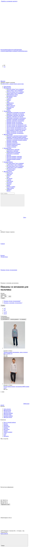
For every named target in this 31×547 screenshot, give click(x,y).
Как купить (6, 429)
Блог (21, 51)
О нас (18, 51)
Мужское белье (7, 148)
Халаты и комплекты (12, 145)
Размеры (18, 49)
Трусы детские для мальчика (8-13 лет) (16, 129)
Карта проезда (4, 533)
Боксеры (9, 155)
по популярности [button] (5, 319)
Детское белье (7, 111)
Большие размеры (8, 162)
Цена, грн (3, 294)
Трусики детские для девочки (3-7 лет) (16, 124)
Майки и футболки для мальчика (15, 133)
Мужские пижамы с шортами (14, 156)
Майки (8, 160)
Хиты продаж (7, 86)
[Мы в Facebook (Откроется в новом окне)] (12, 36)
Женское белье (7, 87)
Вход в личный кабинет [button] (10, 422)
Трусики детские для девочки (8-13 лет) (17, 126)
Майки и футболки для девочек (15, 131)
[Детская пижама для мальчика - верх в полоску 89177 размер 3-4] (17, 335)
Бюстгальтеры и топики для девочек (16, 130)
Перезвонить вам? (5, 504)
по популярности (5, 317)
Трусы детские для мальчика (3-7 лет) (16, 127)
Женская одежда (8, 171)
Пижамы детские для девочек (14, 122)
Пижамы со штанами (12, 142)
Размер (3, 305)
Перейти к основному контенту (9, 1)
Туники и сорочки (11, 146)
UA (4, 66)
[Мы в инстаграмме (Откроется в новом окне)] (12, 13)
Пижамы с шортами (12, 141)
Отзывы (6, 51)
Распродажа (12, 49)
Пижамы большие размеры (13, 144)
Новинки (7, 49)
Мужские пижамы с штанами (14, 157)
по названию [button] (23, 319)
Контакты (24, 51)
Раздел (3, 298)
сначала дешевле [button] (14, 319)
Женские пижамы (8, 134)
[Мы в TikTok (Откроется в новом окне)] (12, 24)
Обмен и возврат (12, 51)
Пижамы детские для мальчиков (15, 123)
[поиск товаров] (12, 200)
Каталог (3, 49)
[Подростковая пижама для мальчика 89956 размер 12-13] (17, 371)
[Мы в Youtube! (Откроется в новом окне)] (12, 48)
